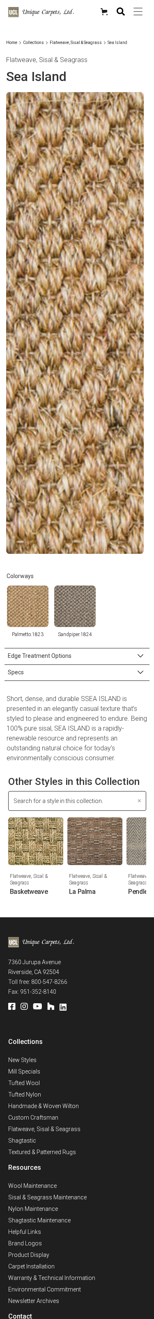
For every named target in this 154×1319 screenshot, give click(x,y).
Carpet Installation (31, 1266)
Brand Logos (25, 1243)
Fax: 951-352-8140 (32, 991)
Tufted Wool (24, 1083)
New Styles (22, 1060)
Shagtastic (22, 1140)
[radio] (28, 606)
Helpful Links (24, 1232)
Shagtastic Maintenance (39, 1220)
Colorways (20, 576)
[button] (105, 11)
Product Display (28, 1255)
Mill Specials (24, 1071)
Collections (33, 42)
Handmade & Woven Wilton (43, 1106)
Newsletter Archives (33, 1301)
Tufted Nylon (24, 1094)
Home (11, 42)
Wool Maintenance (32, 1185)
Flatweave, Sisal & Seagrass (76, 42)
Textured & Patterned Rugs (42, 1152)
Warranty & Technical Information (51, 1278)
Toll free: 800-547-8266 (37, 982)
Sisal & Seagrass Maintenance (47, 1197)
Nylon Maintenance (33, 1209)
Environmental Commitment (44, 1289)
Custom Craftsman (33, 1117)
